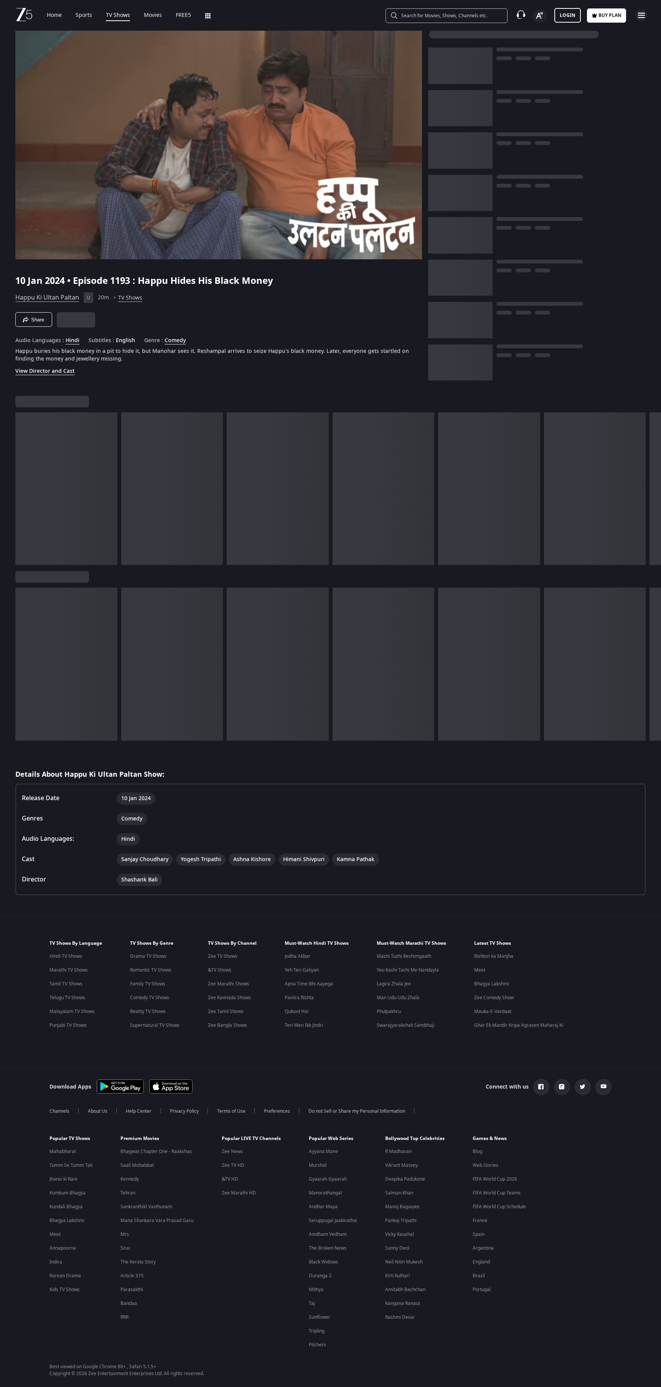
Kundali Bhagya (65, 1206)
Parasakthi (131, 1289)
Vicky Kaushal (399, 1234)
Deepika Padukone (405, 1179)
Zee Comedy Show (494, 997)
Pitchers (317, 1344)
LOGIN (567, 15)
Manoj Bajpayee (402, 1206)
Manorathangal (325, 1192)
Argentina (483, 1248)
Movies (153, 15)
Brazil (479, 1275)
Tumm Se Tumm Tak (70, 1165)
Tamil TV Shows (65, 983)
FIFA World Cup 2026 (495, 1179)
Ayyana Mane (323, 1151)
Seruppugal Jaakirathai (333, 1220)
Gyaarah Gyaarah (328, 1179)
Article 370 (131, 1275)
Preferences (277, 1111)
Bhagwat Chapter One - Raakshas (156, 1151)
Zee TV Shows (222, 956)
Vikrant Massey (401, 1165)
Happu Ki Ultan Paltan (47, 297)
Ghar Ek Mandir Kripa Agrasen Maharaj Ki (518, 1025)
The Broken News (327, 1248)
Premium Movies (139, 1138)
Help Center (139, 1111)
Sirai (125, 1248)
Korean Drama (65, 1275)
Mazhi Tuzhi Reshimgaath (404, 956)
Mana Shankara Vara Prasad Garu (156, 1220)
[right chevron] (653, 488)
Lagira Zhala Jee (394, 983)
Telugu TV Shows (67, 997)
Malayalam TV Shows (72, 1011)
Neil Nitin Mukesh (404, 1262)
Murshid (317, 1165)
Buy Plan (609, 15)
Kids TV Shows (64, 1289)
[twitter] (583, 1087)
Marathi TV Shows (68, 970)
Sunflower (319, 1317)
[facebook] (541, 1087)
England (481, 1262)
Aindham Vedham (328, 1234)
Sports (84, 15)
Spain (479, 1234)
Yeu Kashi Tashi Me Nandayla (408, 970)
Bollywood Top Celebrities (415, 1138)
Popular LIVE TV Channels (251, 1138)
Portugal (482, 1289)
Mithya (316, 1289)
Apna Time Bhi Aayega (309, 983)
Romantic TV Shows (150, 970)
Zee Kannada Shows (229, 997)
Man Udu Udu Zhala (398, 997)
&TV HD (230, 1179)
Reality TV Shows (148, 1011)
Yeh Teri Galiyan (302, 970)
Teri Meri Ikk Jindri (304, 1025)
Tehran (127, 1192)
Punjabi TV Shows (68, 1025)
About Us (97, 1111)
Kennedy (129, 1179)
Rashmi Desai (399, 1317)
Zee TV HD (233, 1165)
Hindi (72, 340)
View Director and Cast (44, 371)
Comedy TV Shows (149, 997)
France (480, 1220)
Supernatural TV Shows (155, 1025)
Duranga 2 (320, 1275)
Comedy (175, 340)
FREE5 (183, 15)
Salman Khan (399, 1192)
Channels (59, 1111)
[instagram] (562, 1087)
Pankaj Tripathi (401, 1220)
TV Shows (118, 15)
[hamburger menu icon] (641, 15)
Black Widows (323, 1262)
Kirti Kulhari (397, 1275)
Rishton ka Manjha (493, 956)
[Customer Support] (521, 15)
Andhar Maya (323, 1206)
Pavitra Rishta (299, 997)
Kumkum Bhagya (67, 1192)
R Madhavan (398, 1151)
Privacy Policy (184, 1111)
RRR (124, 1317)
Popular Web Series (331, 1138)
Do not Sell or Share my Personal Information (356, 1111)
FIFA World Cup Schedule (499, 1206)
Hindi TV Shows (65, 956)
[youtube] (603, 1087)
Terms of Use (231, 1111)
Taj (312, 1303)
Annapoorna (62, 1248)
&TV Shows (219, 970)
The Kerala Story (138, 1262)
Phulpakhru (389, 1011)
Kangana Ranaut (402, 1303)
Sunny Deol (397, 1248)
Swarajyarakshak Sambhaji (405, 1025)
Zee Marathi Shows (228, 983)
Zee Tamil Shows (226, 1011)
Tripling (317, 1331)
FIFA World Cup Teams (497, 1192)
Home (54, 15)
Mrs (124, 1234)
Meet (479, 970)
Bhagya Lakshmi (491, 983)
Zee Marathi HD (239, 1192)
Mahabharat (62, 1151)
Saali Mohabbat (137, 1165)
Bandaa (128, 1303)
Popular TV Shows (69, 1138)
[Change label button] (540, 16)
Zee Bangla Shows (227, 1025)
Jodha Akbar (297, 956)
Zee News (232, 1151)
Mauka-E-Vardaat (492, 1011)
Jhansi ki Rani (63, 1179)
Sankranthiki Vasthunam (146, 1206)
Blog (477, 1151)
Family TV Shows (147, 983)
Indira (55, 1262)
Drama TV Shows (148, 956)
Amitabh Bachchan (405, 1289)
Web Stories (485, 1165)
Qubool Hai (296, 1011)
